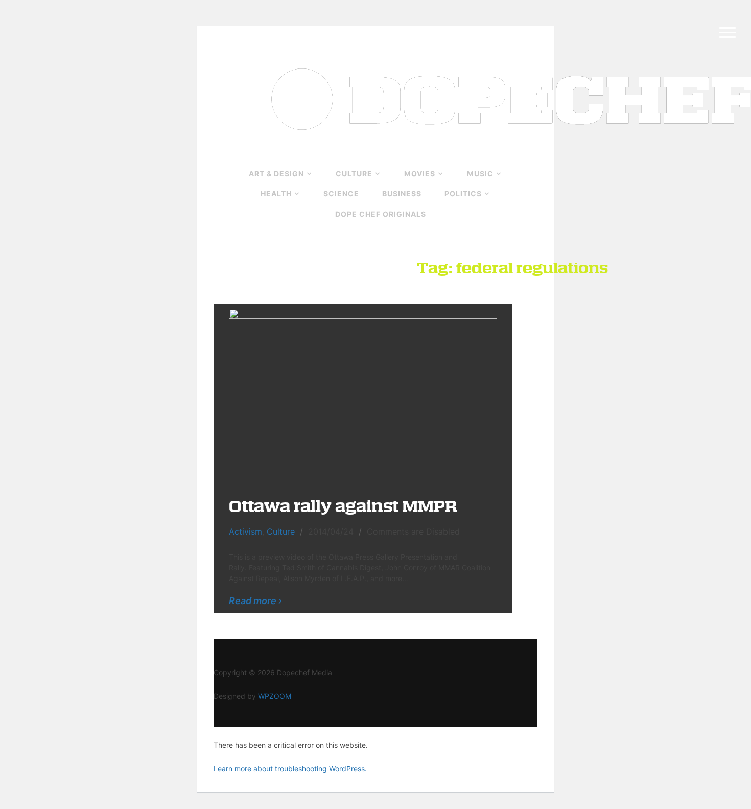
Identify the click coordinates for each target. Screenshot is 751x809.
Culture (354, 173)
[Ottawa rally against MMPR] (363, 394)
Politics (463, 193)
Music (480, 173)
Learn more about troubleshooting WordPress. (290, 768)
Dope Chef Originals (380, 214)
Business (401, 193)
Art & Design (276, 173)
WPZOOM (274, 695)
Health (276, 193)
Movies (419, 173)
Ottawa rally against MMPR (343, 505)
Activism (245, 531)
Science (341, 193)
